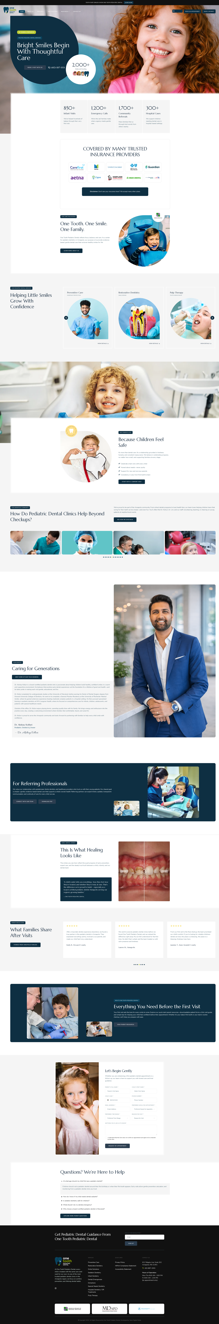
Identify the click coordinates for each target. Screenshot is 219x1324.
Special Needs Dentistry (96, 1286)
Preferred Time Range (112, 1114)
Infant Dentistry (93, 1276)
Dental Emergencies (95, 1279)
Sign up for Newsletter (133, 1233)
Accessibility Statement (123, 1269)
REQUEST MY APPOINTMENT (117, 1146)
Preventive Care (127, 292)
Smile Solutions (93, 1269)
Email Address (110, 1105)
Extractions (92, 1283)
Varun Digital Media (135, 1320)
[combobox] (144, 1109)
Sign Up (131, 1243)
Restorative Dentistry (180, 292)
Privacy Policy (120, 1262)
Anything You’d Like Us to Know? (115, 1123)
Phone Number (137, 1096)
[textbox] (144, 1109)
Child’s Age (109, 1096)
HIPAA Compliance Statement (125, 1266)
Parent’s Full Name (111, 1087)
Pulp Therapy (73, 292)
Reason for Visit (138, 1114)
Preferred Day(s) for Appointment (143, 1105)
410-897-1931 (150, 1268)
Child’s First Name (138, 1087)
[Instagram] (55, 1288)
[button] (128, 2)
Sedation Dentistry (94, 1273)
